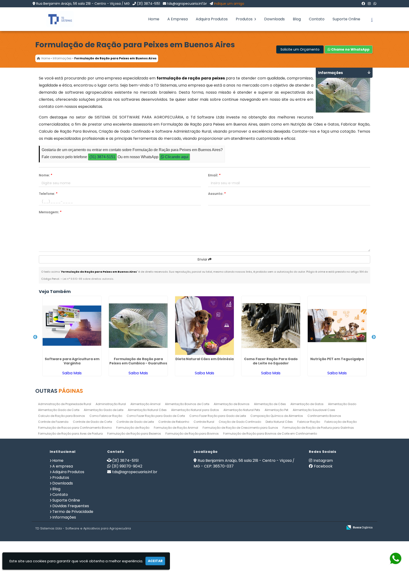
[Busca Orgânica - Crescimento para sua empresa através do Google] (359, 527)
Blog (297, 19)
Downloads (274, 19)
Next (373, 337)
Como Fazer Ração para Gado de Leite (217, 416)
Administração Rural (111, 404)
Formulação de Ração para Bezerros (134, 434)
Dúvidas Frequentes (70, 506)
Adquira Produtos (212, 19)
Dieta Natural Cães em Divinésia (204, 359)
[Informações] (371, 19)
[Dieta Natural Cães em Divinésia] (204, 325)
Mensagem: (50, 212)
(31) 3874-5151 (148, 3)
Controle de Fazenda (53, 422)
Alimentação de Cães (270, 404)
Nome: (45, 175)
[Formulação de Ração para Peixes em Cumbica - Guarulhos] (138, 325)
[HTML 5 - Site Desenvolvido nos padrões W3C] (305, 527)
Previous (35, 337)
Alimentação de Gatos (307, 404)
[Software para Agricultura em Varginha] (72, 325)
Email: (214, 175)
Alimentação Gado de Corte (58, 410)
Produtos (244, 19)
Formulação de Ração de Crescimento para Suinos (240, 428)
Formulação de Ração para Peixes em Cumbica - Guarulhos (138, 361)
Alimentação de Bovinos (231, 404)
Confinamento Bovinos (324, 416)
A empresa (62, 466)
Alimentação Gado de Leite (103, 410)
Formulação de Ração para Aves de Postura (70, 434)
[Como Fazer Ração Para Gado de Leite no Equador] (270, 325)
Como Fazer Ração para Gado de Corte (156, 416)
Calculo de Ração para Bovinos (61, 416)
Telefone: (48, 193)
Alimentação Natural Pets (241, 410)
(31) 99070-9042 (127, 466)
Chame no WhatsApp (349, 49)
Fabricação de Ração (341, 422)
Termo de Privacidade (72, 511)
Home (153, 19)
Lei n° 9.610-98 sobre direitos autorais (88, 279)
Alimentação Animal (145, 404)
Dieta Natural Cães (279, 422)
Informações (64, 517)
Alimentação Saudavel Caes (314, 410)
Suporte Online (346, 19)
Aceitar (155, 561)
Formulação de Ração (132, 428)
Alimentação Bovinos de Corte (187, 404)
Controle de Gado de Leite (135, 422)
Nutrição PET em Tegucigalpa (337, 359)
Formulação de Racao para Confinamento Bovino (75, 428)
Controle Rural (204, 422)
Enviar (203, 259)
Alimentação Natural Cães (147, 410)
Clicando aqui (176, 157)
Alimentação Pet (276, 410)
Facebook (323, 466)
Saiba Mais (72, 373)
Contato (317, 19)
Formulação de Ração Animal (176, 428)
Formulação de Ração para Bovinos (192, 434)
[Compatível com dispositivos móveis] (337, 527)
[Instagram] (369, 3)
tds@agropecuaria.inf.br (187, 3)
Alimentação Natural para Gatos (195, 410)
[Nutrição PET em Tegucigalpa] (337, 325)
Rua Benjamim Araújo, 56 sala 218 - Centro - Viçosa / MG (83, 3)
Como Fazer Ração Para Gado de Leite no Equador (271, 361)
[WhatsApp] (374, 3)
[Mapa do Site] (292, 527)
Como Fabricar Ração (105, 416)
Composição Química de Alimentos (276, 416)
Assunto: (217, 193)
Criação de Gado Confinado (240, 422)
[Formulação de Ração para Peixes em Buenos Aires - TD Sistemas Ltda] (56, 19)
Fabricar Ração (308, 422)
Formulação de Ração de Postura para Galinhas (318, 428)
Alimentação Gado (342, 404)
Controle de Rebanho (173, 422)
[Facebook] (363, 3)
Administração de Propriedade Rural (64, 404)
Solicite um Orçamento (300, 49)
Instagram (323, 460)
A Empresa (177, 19)
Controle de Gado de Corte (92, 422)
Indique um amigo (229, 3)
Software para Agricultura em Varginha (72, 361)
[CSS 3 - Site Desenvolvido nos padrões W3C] (321, 527)
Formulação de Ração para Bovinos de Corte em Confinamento (270, 434)
